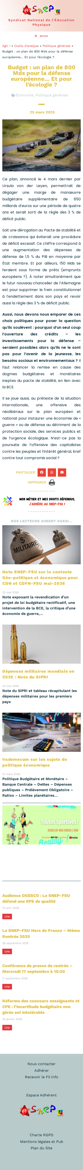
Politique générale (57, 46)
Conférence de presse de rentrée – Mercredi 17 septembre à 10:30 (37, 968)
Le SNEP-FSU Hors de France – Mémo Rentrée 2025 (41, 933)
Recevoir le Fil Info (41, 1077)
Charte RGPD (41, 1135)
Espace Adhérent (41, 1095)
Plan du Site (41, 1148)
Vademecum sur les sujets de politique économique (34, 762)
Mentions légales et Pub (41, 1141)
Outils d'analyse (26, 46)
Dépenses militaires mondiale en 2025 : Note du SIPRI (38, 674)
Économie (24, 95)
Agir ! (6, 46)
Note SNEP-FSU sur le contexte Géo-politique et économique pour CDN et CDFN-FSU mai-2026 (40, 577)
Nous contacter (41, 1064)
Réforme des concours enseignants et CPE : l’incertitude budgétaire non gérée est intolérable (41, 1006)
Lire (7, 916)
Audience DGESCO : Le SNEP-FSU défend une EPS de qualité (36, 898)
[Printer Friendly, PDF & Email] (51, 482)
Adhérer (41, 1070)
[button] (42, 472)
